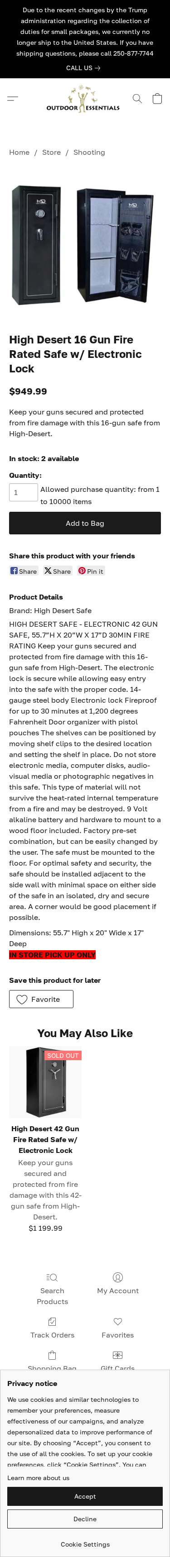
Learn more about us (38, 1477)
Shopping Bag (52, 1368)
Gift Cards (118, 1368)
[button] (85, 98)
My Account (118, 1290)
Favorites (118, 1334)
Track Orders (52, 1334)
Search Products (52, 1296)
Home (19, 152)
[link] (85, 67)
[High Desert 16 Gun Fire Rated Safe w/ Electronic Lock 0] (85, 243)
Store (51, 152)
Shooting (89, 152)
